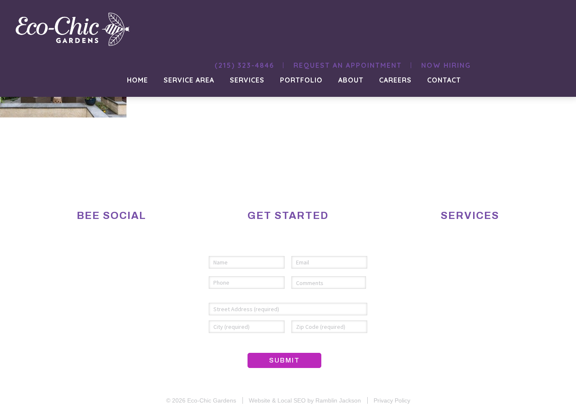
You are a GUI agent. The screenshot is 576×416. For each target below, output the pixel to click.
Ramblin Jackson (338, 400)
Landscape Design (466, 235)
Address (228, 295)
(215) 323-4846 (244, 65)
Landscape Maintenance (454, 258)
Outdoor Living (470, 269)
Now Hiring (446, 65)
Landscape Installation (455, 246)
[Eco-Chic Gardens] (42, 175)
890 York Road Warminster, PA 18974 (108, 285)
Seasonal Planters (463, 280)
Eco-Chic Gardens (211, 400)
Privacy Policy (392, 400)
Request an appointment (347, 65)
